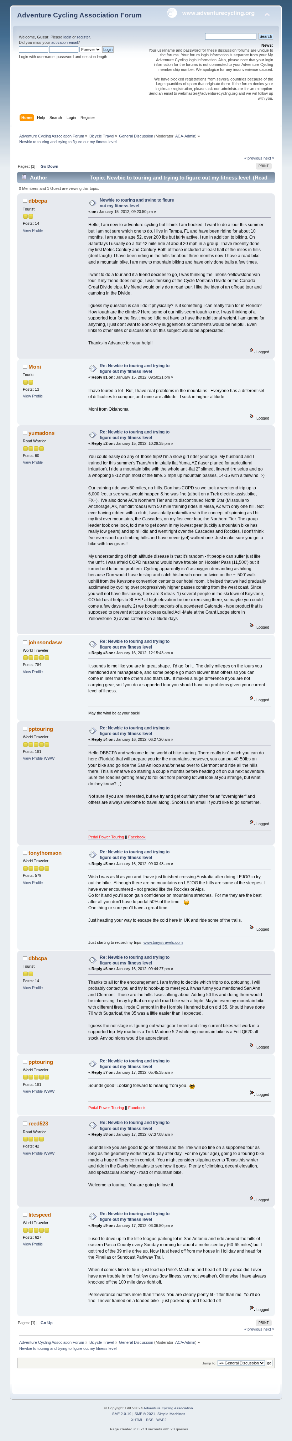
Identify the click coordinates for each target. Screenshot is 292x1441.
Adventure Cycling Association (168, 1408)
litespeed (39, 1215)
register (83, 37)
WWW (49, 758)
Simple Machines (171, 1414)
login (67, 37)
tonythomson (45, 853)
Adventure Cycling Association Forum (79, 15)
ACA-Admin (185, 136)
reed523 (38, 1123)
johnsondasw (45, 642)
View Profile (33, 230)
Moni (34, 367)
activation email (64, 42)
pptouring (40, 729)
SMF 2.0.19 (121, 1414)
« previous (253, 158)
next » (269, 158)
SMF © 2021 (145, 1414)
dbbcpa (37, 201)
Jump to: (209, 1363)
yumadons (41, 433)
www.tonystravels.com (163, 942)
